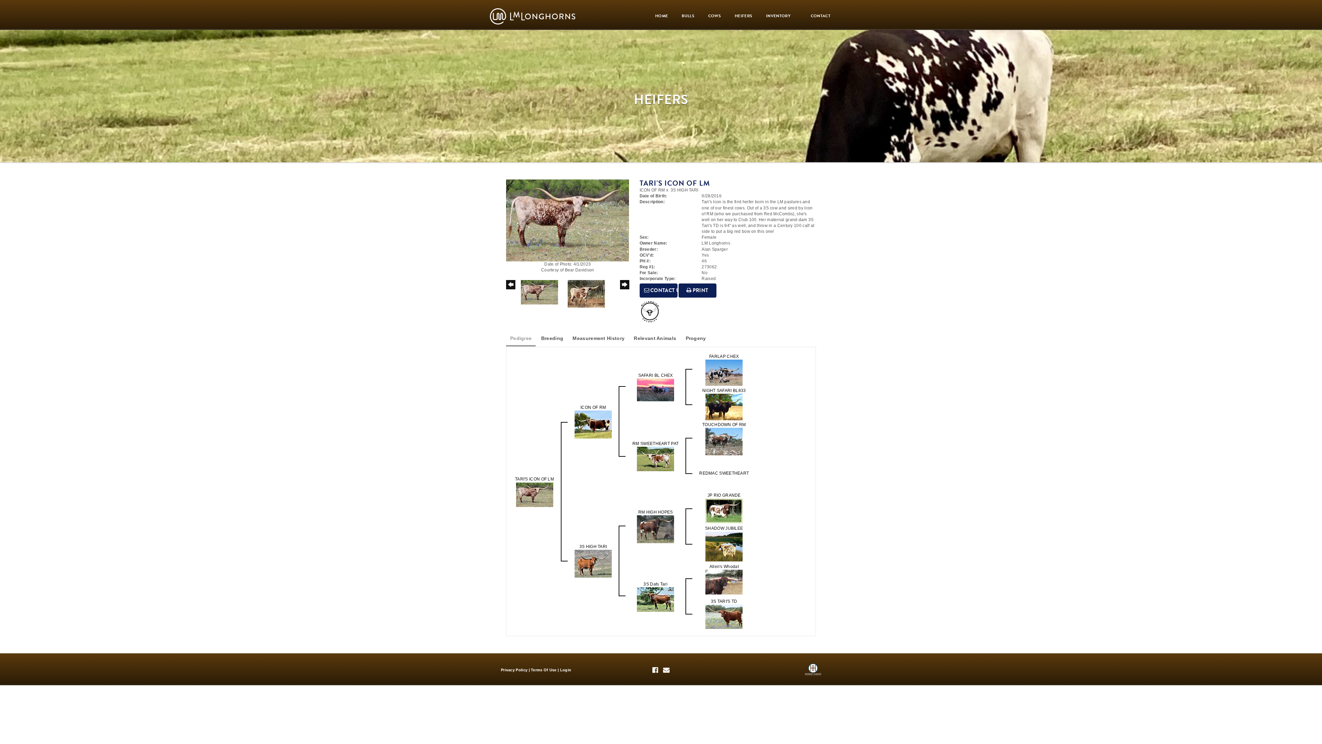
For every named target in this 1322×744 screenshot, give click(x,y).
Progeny (696, 338)
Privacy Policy (514, 670)
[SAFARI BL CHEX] (655, 389)
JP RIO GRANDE (724, 495)
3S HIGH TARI (685, 190)
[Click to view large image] (567, 220)
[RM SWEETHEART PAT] (655, 458)
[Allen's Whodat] (724, 581)
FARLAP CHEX (724, 356)
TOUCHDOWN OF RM (724, 424)
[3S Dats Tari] (655, 599)
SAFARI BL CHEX (655, 375)
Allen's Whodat (724, 566)
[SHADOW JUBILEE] (724, 546)
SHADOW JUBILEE (724, 528)
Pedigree (521, 338)
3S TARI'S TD (724, 601)
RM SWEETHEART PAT (655, 443)
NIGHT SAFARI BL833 (724, 390)
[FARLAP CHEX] (724, 372)
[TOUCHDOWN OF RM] (724, 441)
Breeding (552, 338)
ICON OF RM (652, 190)
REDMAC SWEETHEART (724, 473)
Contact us (663, 290)
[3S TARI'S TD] (724, 616)
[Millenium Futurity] (652, 311)
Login (565, 670)
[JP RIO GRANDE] (724, 510)
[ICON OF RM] (593, 424)
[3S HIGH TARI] (593, 563)
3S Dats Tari (655, 584)
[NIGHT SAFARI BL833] (724, 406)
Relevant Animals (655, 338)
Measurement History (599, 338)
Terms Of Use (544, 670)
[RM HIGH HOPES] (655, 529)
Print (700, 290)
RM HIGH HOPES (655, 512)
